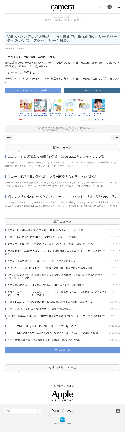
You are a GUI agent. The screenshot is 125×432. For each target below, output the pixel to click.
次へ (114, 137)
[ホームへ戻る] (62, 6)
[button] (100, 7)
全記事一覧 (64, 350)
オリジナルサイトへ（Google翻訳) (32, 90)
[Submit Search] (38, 411)
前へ (10, 137)
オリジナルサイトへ (92, 90)
